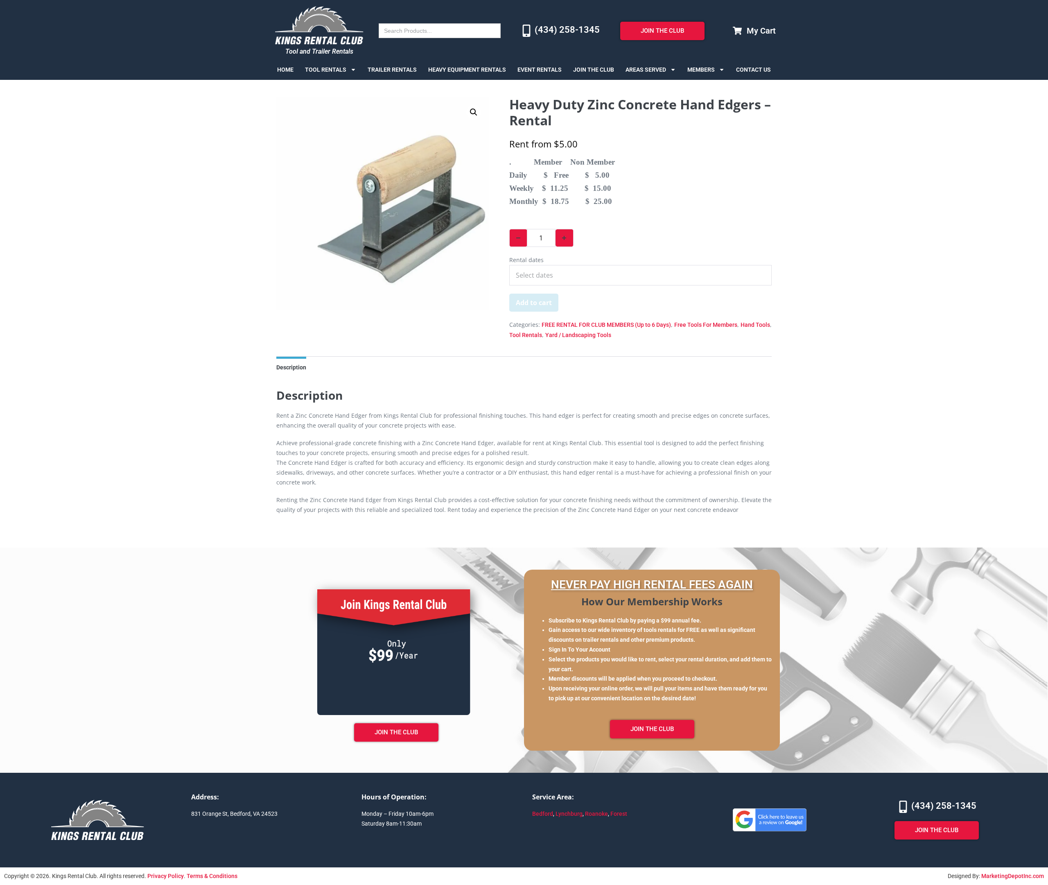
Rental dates (526, 260)
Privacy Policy (165, 876)
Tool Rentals (325, 69)
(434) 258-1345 (567, 30)
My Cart (761, 31)
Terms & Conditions (212, 876)
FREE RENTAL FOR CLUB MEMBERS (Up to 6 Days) (606, 324)
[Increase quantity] (565, 238)
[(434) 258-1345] (526, 31)
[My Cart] (737, 30)
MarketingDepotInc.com (1012, 876)
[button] (473, 112)
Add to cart (534, 302)
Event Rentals (539, 69)
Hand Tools (755, 324)
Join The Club (593, 69)
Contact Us (753, 69)
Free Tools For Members (705, 324)
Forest (618, 813)
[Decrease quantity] (518, 238)
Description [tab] (291, 367)
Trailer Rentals (392, 69)
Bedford (542, 813)
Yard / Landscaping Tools (578, 335)
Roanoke (596, 813)
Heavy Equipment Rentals (467, 69)
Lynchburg (569, 813)
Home (285, 69)
